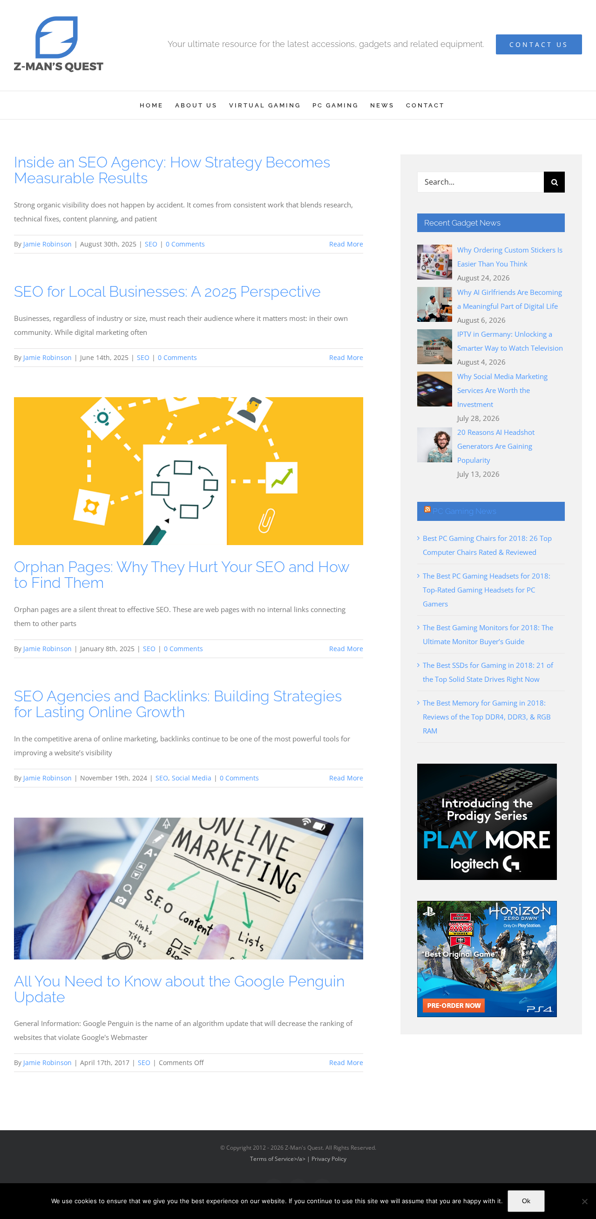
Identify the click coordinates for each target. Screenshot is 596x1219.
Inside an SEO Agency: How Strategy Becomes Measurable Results (172, 170)
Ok (526, 1201)
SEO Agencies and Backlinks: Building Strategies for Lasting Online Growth (178, 703)
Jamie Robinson (47, 244)
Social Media (191, 777)
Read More (346, 244)
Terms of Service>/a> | (281, 1159)
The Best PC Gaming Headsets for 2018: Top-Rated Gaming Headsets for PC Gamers (486, 589)
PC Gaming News (464, 511)
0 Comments (185, 244)
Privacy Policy (329, 1159)
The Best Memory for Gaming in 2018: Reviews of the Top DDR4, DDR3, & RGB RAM (487, 716)
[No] (584, 1201)
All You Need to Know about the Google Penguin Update (179, 989)
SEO (151, 244)
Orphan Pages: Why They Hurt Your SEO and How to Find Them (181, 574)
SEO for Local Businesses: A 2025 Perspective (167, 291)
